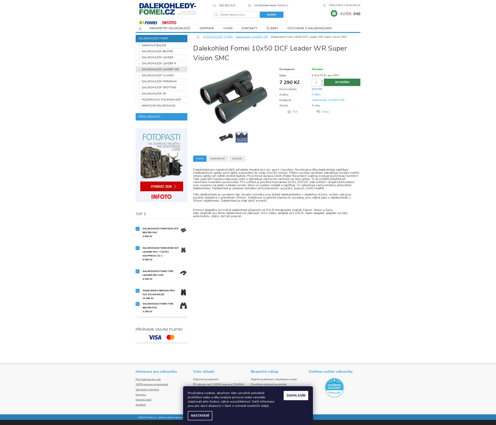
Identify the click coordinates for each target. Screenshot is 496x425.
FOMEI (316, 94)
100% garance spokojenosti (152, 384)
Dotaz (325, 112)
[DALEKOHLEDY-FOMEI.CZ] (168, 14)
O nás (228, 28)
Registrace (353, 5)
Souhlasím (296, 395)
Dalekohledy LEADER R (159, 63)
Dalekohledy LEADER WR (160, 69)
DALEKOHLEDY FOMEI (153, 38)
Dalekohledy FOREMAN (159, 81)
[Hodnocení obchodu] (334, 387)
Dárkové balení (154, 45)
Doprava (207, 28)
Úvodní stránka (140, 28)
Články (272, 28)
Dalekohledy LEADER (158, 57)
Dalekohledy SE (154, 93)
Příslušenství (149, 117)
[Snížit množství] (322, 84)
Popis (199, 158)
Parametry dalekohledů (170, 28)
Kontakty (249, 28)
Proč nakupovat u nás (148, 379)
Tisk (294, 112)
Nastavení (200, 415)
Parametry (217, 158)
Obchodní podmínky (147, 389)
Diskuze (237, 158)
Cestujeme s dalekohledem (310, 28)
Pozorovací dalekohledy (161, 100)
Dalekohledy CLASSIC (158, 75)
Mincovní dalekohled (158, 106)
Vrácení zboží (144, 400)
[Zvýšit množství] (322, 81)
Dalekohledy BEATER (157, 51)
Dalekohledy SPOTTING (159, 87)
